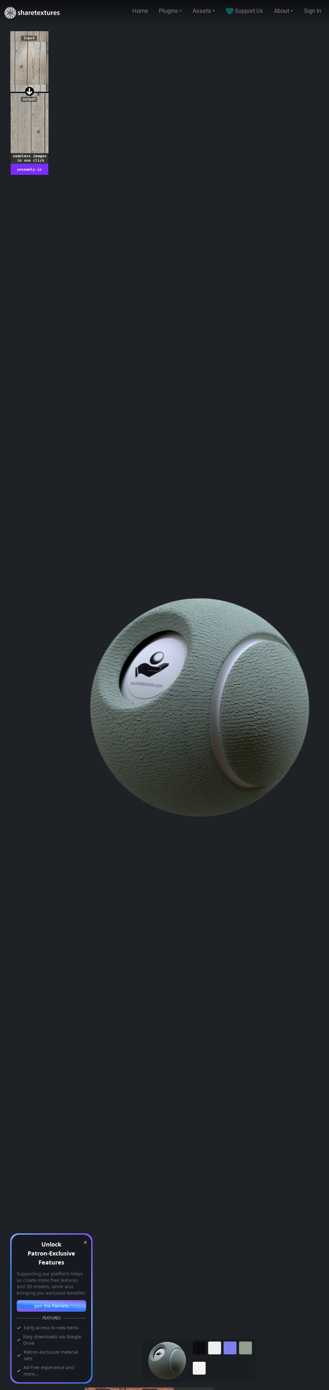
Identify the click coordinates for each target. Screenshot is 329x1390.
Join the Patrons (51, 1306)
